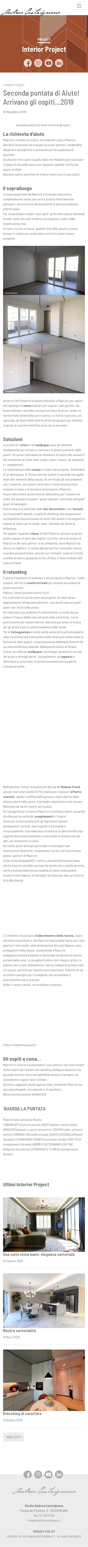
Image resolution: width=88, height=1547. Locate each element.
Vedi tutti (13, 1437)
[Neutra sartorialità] (44, 1300)
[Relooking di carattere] (44, 1380)
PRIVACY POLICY (44, 1531)
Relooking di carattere (22, 1413)
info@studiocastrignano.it (44, 1520)
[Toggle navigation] (79, 6)
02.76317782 (46, 1515)
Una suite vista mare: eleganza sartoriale (39, 1254)
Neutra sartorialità (19, 1330)
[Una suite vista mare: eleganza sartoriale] (44, 1224)
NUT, (33, 860)
